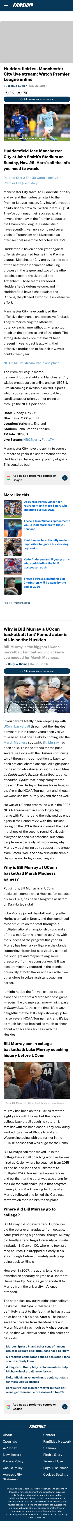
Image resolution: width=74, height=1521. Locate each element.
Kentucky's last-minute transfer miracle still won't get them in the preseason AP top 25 (36, 1390)
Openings (10, 1441)
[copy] (25, 92)
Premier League (21, 603)
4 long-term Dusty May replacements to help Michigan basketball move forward (37, 1369)
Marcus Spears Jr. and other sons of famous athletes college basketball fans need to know (37, 1348)
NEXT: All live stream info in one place (31, 363)
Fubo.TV (48, 439)
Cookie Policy (13, 1468)
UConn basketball (17, 726)
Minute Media (22, 1489)
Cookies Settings (55, 1474)
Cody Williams (17, 664)
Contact (49, 1435)
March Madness (15, 742)
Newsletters (12, 1455)
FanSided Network (57, 1441)
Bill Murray (51, 742)
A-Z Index (10, 1448)
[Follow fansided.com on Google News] (65, 478)
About (7, 1435)
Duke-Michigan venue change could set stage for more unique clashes (37, 1379)
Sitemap (49, 1448)
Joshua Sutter (17, 85)
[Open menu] (6, 5)
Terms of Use (53, 1461)
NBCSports (31, 439)
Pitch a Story (52, 1455)
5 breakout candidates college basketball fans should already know (38, 1359)
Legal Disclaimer (55, 1468)
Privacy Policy (13, 1461)
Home (7, 603)
